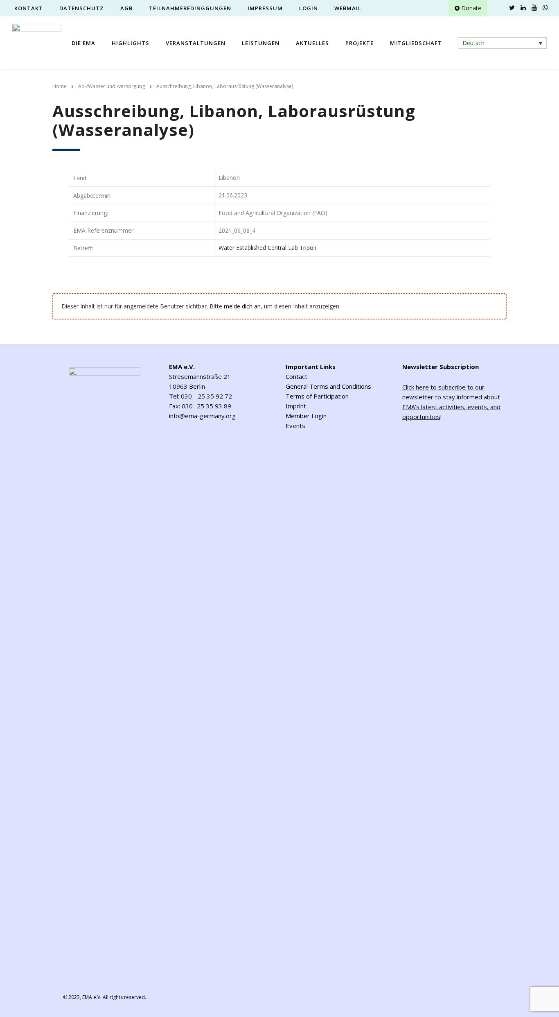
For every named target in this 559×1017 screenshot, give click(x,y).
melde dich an (242, 306)
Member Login (306, 416)
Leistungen (261, 43)
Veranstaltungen (195, 43)
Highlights (130, 43)
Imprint (296, 406)
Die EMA (83, 43)
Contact (296, 376)
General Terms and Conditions (328, 386)
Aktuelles (312, 43)
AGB (126, 8)
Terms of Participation (317, 396)
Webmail (347, 8)
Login (308, 8)
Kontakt (28, 8)
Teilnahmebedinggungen (190, 8)
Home (59, 86)
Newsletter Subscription (440, 366)
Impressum (265, 8)
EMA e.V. (91, 997)
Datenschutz (81, 8)
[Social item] (500, 8)
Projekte (359, 43)
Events (295, 425)
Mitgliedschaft (416, 43)
